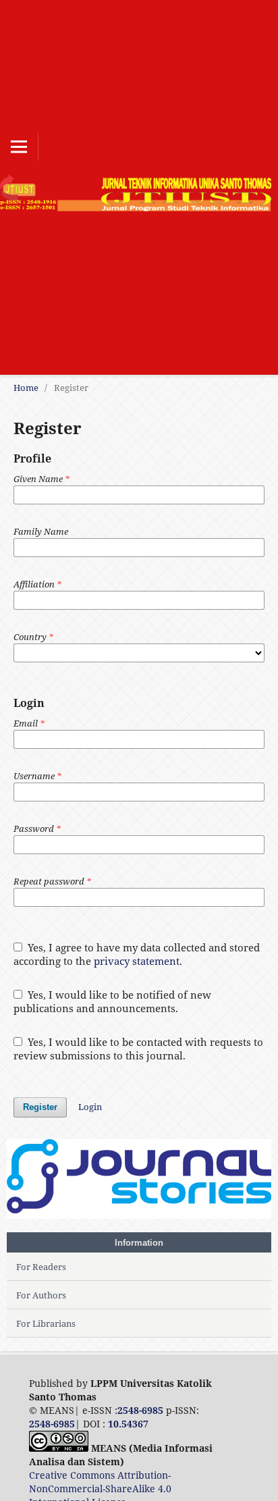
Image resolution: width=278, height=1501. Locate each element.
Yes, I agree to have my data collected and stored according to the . (136, 954)
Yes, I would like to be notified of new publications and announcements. (112, 1001)
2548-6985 (140, 1410)
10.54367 (128, 1423)
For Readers (41, 1267)
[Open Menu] (19, 146)
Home (25, 387)
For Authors (41, 1295)
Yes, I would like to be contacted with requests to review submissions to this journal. (138, 1048)
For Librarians (46, 1323)
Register (40, 1107)
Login (90, 1107)
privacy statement (136, 961)
